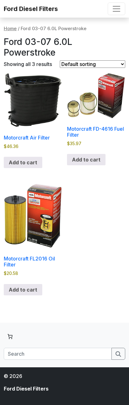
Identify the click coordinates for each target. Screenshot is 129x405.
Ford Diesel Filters (31, 9)
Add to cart (23, 162)
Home (10, 28)
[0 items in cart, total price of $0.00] (10, 336)
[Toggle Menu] (116, 9)
